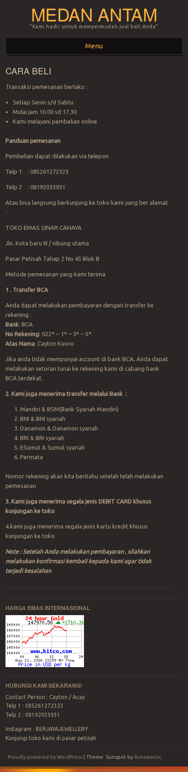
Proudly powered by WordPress (45, 757)
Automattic (147, 757)
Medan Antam (94, 13)
